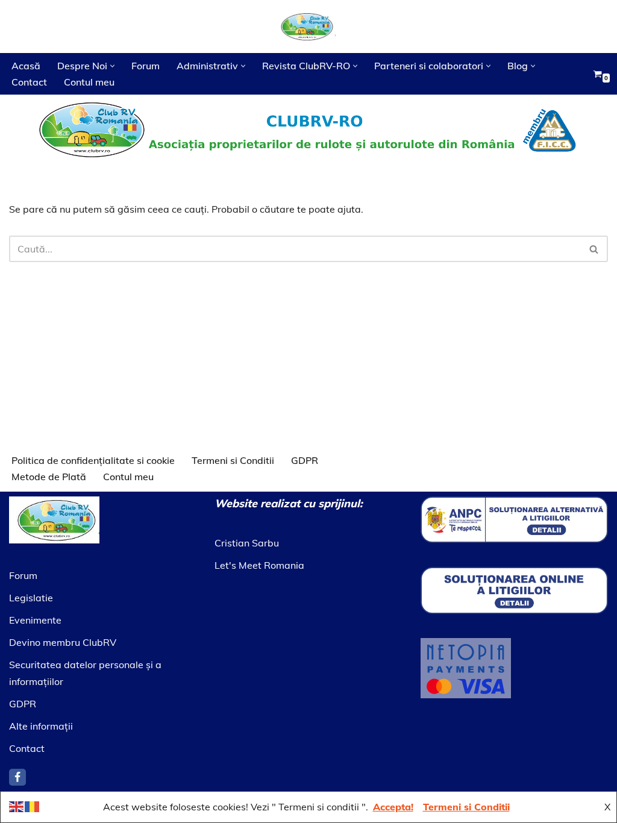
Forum (145, 66)
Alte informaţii (41, 726)
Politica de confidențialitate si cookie (93, 460)
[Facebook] (17, 777)
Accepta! (393, 807)
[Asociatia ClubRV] (308, 26)
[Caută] (594, 249)
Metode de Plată (48, 477)
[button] (112, 66)
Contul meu (89, 82)
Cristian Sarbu (247, 543)
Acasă (25, 66)
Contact (29, 82)
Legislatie (31, 598)
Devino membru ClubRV (62, 642)
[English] (17, 806)
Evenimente (35, 620)
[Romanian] (32, 806)
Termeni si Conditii (233, 460)
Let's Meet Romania (259, 565)
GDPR (304, 460)
